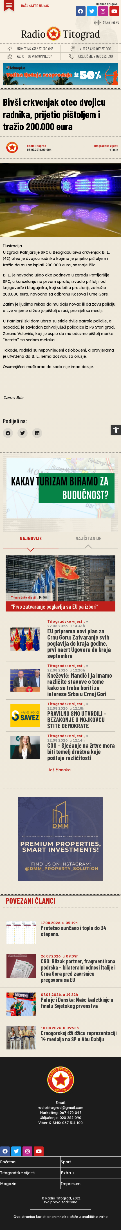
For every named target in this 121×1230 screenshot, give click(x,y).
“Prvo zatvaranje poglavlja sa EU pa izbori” (54, 606)
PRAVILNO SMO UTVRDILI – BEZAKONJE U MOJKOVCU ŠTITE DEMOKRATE (76, 719)
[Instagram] (103, 11)
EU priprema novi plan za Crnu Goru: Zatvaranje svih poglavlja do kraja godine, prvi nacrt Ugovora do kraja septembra (79, 643)
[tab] (31, 538)
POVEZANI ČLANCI (30, 900)
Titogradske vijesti (106, 145)
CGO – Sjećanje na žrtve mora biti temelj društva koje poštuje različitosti (81, 751)
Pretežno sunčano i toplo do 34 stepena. (73, 930)
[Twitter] (92, 11)
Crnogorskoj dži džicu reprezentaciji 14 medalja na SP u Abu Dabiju (78, 1036)
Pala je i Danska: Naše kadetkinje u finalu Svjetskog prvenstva (77, 1002)
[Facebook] (81, 11)
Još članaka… (60, 769)
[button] (116, 430)
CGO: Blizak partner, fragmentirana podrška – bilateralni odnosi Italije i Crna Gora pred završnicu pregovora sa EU (78, 970)
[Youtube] (114, 11)
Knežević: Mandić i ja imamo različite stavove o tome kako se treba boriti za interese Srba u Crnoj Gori (79, 684)
